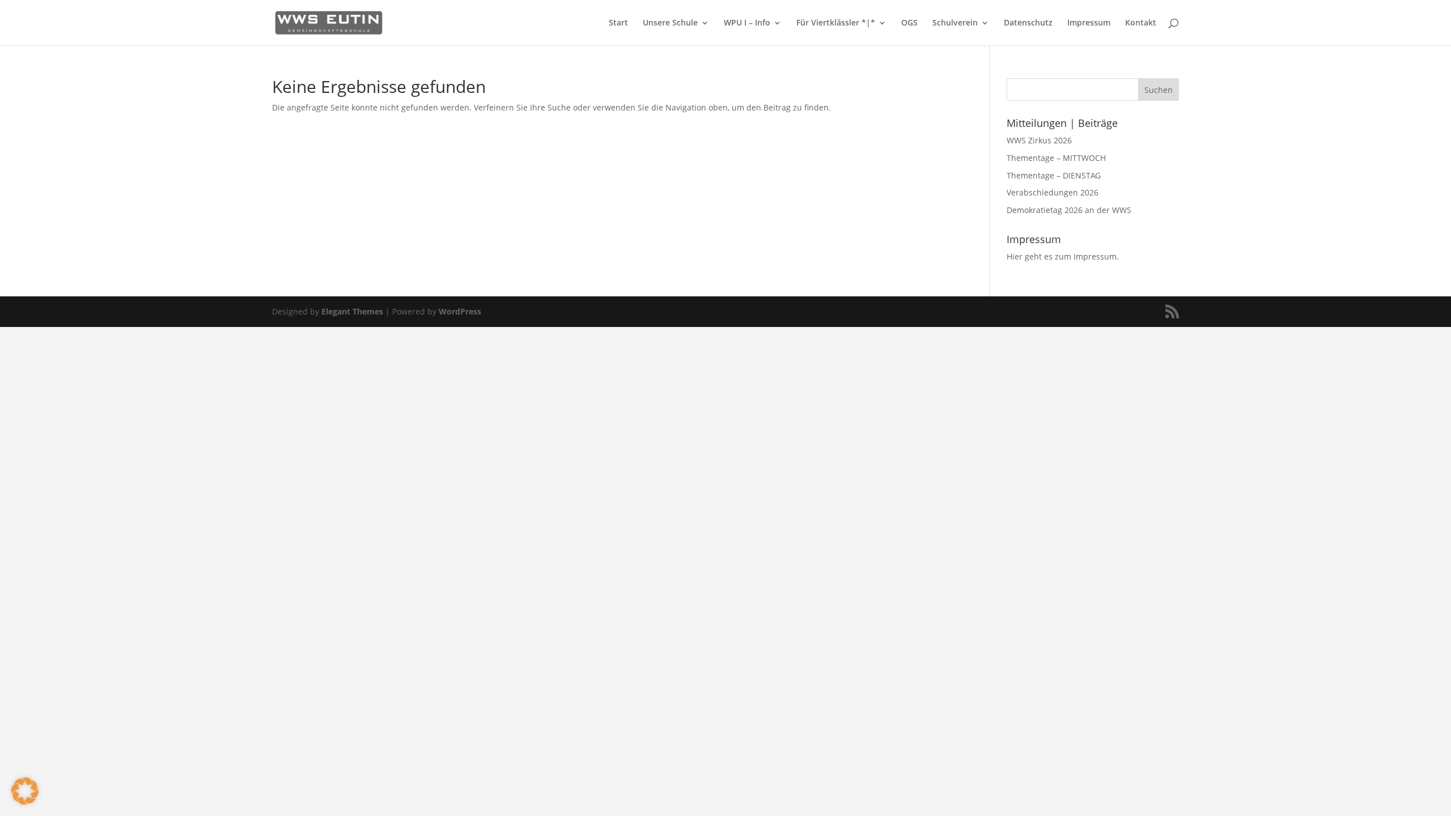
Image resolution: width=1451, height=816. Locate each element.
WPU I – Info (747, 23)
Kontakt (1140, 23)
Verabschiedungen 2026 (1052, 192)
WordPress (460, 311)
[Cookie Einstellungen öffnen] (25, 801)
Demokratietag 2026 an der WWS (1069, 210)
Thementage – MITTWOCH (1056, 157)
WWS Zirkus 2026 (1039, 140)
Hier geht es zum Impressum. (1063, 256)
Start (618, 23)
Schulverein (955, 23)
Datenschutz (1028, 23)
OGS (909, 23)
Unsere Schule (670, 23)
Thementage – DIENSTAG (1054, 175)
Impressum (1088, 23)
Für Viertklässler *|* (835, 23)
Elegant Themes (352, 311)
